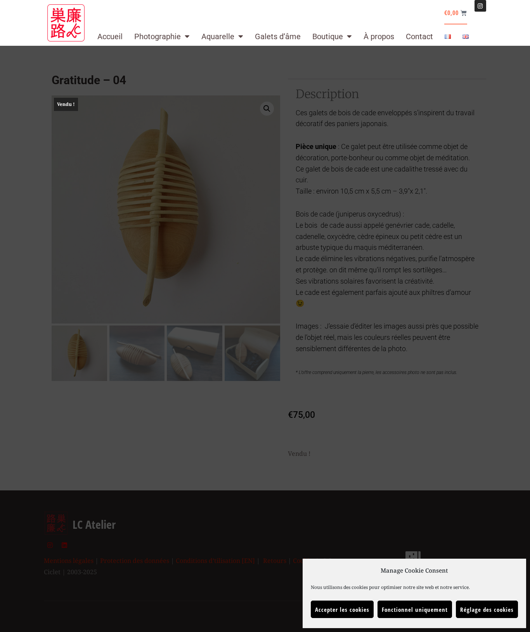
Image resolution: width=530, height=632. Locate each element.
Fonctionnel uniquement (415, 609)
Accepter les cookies (342, 609)
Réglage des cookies (487, 609)
